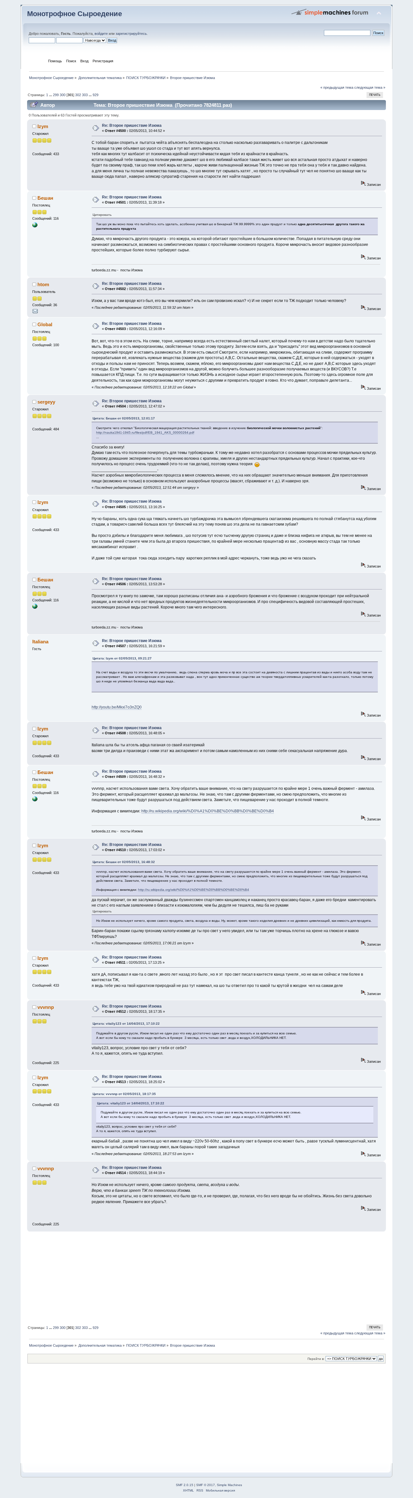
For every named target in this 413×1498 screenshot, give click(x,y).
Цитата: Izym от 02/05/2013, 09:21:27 (122, 658)
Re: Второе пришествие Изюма (132, 125)
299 (56, 95)
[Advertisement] (206, 1277)
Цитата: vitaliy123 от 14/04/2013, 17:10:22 (126, 1023)
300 (62, 95)
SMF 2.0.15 (184, 1485)
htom (43, 284)
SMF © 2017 (205, 1485)
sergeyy (46, 402)
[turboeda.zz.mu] (34, 226)
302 (78, 95)
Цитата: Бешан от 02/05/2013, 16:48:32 (124, 862)
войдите (101, 33)
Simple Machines (229, 1485)
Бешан (45, 198)
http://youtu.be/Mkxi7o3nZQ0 (117, 707)
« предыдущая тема (336, 87)
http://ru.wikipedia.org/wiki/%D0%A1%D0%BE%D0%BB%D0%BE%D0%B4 (207, 811)
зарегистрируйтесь (131, 33)
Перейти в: (316, 1359)
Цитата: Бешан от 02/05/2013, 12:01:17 (124, 418)
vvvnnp (45, 1007)
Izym (42, 126)
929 (95, 95)
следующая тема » (369, 87)
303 (85, 95)
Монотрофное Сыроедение (74, 14)
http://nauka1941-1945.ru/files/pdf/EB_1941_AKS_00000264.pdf (145, 432)
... (51, 95)
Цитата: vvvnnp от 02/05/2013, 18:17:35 (124, 1094)
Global (44, 324)
